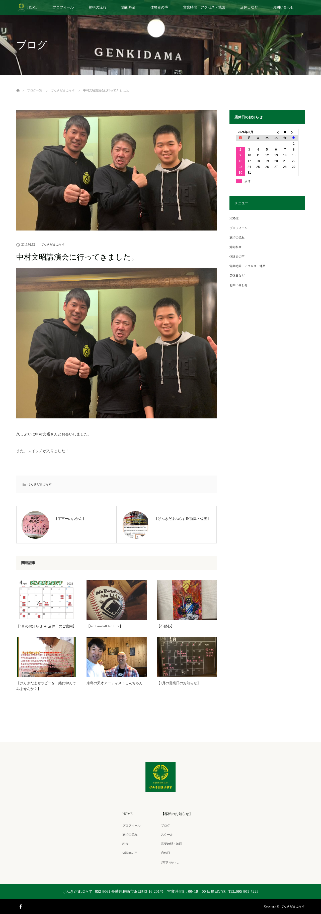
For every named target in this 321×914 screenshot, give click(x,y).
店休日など (249, 7)
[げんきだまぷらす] (160, 788)
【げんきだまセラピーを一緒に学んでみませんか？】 (46, 686)
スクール (167, 834)
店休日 (165, 853)
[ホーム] (18, 84)
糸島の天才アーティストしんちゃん (115, 683)
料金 (125, 844)
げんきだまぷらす (53, 244)
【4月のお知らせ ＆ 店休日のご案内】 (46, 626)
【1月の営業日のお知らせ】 (179, 683)
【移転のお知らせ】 (177, 814)
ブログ (165, 825)
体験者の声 (159, 7)
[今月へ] (284, 132)
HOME (32, 7)
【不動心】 (165, 626)
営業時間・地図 (171, 844)
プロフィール (63, 7)
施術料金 (128, 7)
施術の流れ (97, 7)
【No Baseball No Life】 (105, 626)
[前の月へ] (276, 132)
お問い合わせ (283, 7)
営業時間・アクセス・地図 (204, 7)
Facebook (20, 905)
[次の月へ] (293, 132)
